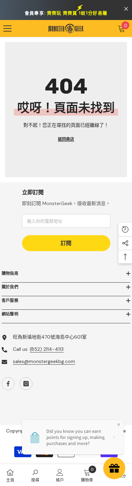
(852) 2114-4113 (47, 349)
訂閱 (66, 243)
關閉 (126, 9)
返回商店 (66, 139)
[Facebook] (8, 383)
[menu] (7, 28)
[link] (35, 475)
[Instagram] (26, 383)
